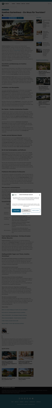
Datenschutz (24, 213)
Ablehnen (26, 210)
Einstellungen (35, 210)
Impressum (28, 213)
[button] (39, 194)
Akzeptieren (16, 210)
